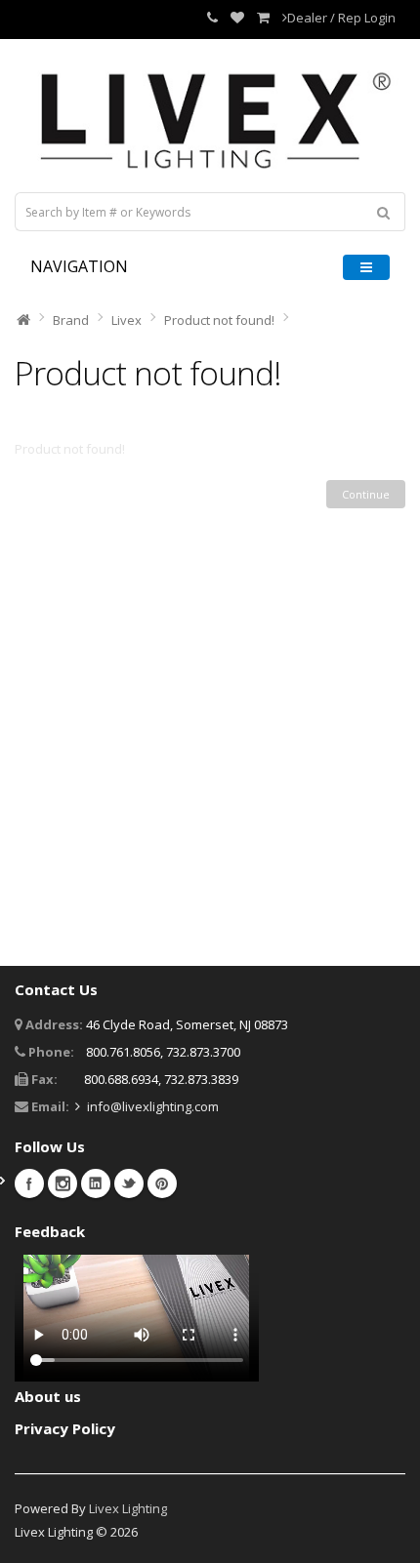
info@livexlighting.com (153, 1106)
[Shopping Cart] (263, 17)
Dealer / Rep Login (341, 17)
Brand (71, 320)
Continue (366, 494)
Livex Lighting (128, 1508)
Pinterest (162, 1183)
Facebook (29, 1183)
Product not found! (219, 320)
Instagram (62, 1183)
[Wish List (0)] (237, 17)
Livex (126, 320)
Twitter (129, 1183)
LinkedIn (95, 1183)
